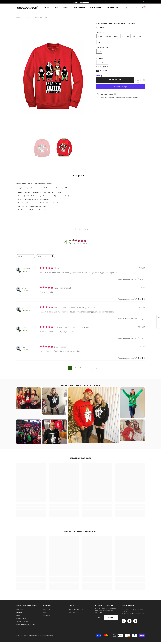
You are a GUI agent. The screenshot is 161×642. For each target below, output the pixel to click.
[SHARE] (143, 80)
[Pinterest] (135, 621)
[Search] (126, 7)
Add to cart (115, 80)
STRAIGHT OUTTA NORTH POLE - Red (115, 23)
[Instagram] (129, 621)
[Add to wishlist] (138, 80)
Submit (111, 617)
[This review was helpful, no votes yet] (138, 299)
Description (78, 175)
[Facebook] (124, 621)
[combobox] (25, 256)
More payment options (120, 90)
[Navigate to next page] (96, 368)
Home (18, 18)
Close (144, 2)
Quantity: (99, 58)
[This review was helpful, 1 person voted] (138, 279)
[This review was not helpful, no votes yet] (142, 279)
